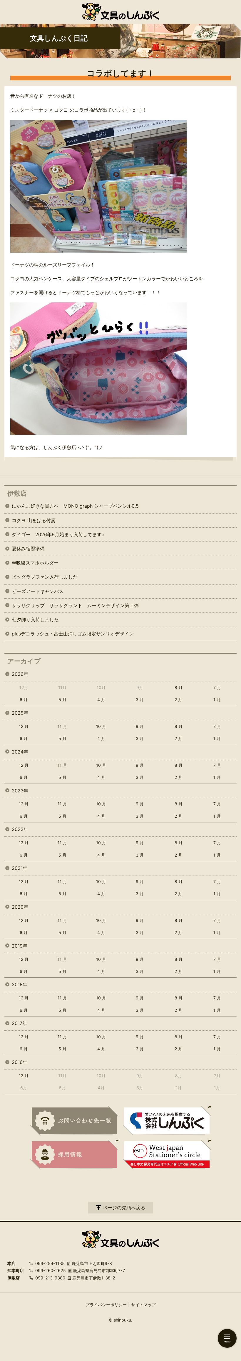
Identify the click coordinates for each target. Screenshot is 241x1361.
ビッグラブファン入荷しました (45, 577)
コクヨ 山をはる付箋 (34, 520)
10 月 (101, 726)
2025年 (20, 713)
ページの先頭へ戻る (124, 1208)
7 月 (217, 687)
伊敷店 (17, 493)
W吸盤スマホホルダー (35, 563)
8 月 (179, 687)
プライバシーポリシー (106, 1304)
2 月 (178, 699)
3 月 (140, 699)
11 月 (62, 726)
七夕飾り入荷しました (35, 619)
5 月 (62, 699)
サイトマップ (143, 1304)
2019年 (19, 946)
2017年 (19, 1023)
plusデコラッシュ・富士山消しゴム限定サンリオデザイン (73, 634)
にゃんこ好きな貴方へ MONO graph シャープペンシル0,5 (75, 506)
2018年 (19, 984)
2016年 (19, 1062)
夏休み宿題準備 (28, 549)
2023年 (20, 791)
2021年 (19, 868)
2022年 (20, 829)
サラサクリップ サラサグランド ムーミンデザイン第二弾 (75, 605)
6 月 (24, 699)
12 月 (24, 726)
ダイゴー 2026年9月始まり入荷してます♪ (58, 534)
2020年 (20, 907)
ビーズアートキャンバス (37, 591)
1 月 (217, 699)
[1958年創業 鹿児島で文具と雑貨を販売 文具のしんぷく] (120, 12)
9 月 (140, 726)
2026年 (20, 674)
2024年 (20, 752)
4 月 (101, 699)
